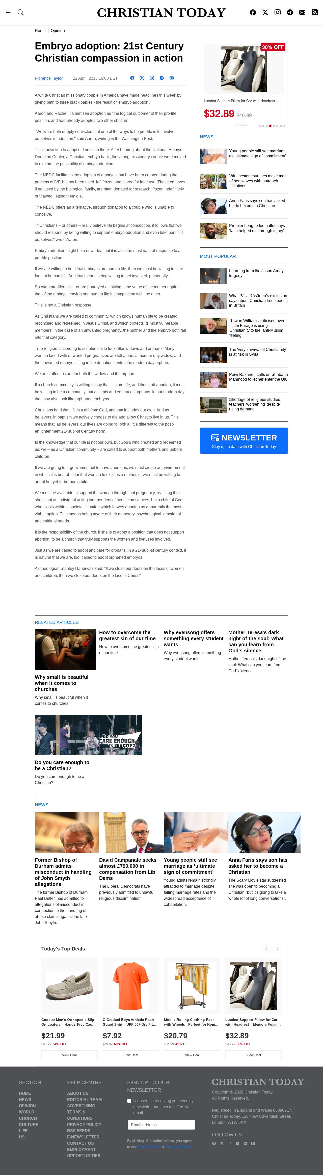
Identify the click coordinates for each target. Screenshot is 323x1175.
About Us (78, 1093)
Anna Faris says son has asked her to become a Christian (257, 866)
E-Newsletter (83, 1137)
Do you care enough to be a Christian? (62, 765)
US (22, 1137)
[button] (8, 13)
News (25, 1099)
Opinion (58, 31)
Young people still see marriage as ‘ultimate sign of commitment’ (190, 866)
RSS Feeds (79, 1131)
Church (28, 1118)
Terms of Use (149, 1147)
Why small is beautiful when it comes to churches (62, 683)
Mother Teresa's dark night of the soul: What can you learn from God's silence (256, 641)
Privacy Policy (84, 1124)
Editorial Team (84, 1099)
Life (23, 1131)
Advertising (81, 1106)
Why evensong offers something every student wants (194, 638)
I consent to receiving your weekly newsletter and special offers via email (163, 1107)
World (26, 1112)
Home (40, 31)
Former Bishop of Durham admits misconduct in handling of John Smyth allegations (63, 872)
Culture (29, 1124)
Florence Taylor (49, 78)
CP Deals (241, 124)
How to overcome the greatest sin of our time (127, 635)
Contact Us (80, 1143)
